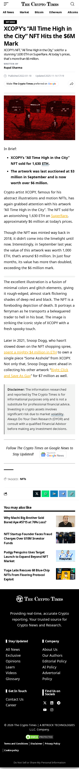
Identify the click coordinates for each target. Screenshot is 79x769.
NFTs (23, 479)
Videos (11, 672)
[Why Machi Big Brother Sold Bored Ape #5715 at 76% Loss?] (65, 521)
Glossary (13, 678)
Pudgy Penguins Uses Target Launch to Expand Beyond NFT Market (26, 556)
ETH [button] (45, 163)
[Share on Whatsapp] (45, 493)
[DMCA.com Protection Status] (39, 736)
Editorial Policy (54, 661)
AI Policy (49, 667)
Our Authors (52, 655)
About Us (50, 649)
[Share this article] (71, 83)
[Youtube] (44, 709)
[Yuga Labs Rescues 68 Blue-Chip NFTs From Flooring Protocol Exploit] (65, 574)
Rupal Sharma (13, 67)
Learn (10, 667)
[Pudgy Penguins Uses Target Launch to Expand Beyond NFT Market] (65, 556)
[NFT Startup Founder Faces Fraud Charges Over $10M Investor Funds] (65, 537)
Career (11, 705)
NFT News (10, 22)
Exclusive (13, 655)
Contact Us (15, 699)
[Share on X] (37, 493)
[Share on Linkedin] (54, 493)
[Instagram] (51, 709)
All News (13, 649)
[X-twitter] (44, 702)
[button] (7, 4)
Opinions (13, 661)
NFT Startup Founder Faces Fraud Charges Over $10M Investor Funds (28, 538)
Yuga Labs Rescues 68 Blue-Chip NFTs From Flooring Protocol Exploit (27, 574)
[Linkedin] (51, 702)
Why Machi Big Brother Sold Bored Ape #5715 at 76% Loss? (25, 520)
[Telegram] (58, 702)
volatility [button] (57, 414)
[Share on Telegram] (63, 493)
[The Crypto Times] (40, 4)
